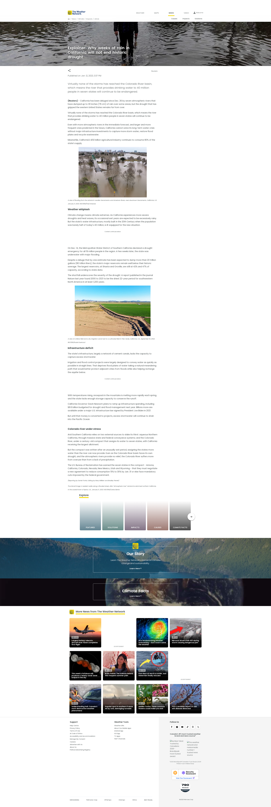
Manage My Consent (77, 739)
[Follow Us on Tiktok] (187, 727)
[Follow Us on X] (198, 727)
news (74, 19)
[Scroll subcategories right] (191, 516)
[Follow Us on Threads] (193, 727)
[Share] (69, 70)
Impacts (89, 19)
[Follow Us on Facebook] (171, 727)
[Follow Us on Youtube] (182, 727)
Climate (81, 19)
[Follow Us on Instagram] (177, 727)
